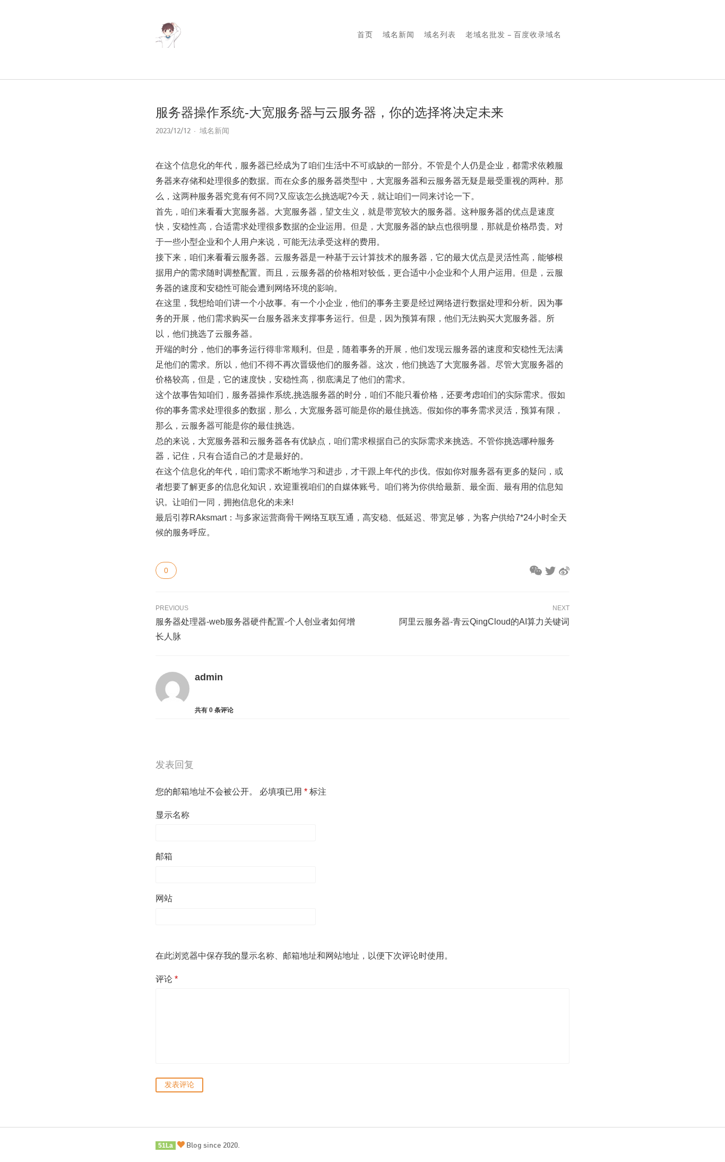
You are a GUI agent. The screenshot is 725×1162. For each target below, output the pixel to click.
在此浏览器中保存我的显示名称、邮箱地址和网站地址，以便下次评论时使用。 (304, 955)
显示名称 (172, 814)
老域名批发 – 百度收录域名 (513, 34)
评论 (167, 979)
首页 (365, 34)
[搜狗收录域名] (169, 40)
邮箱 (164, 856)
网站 (164, 898)
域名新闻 (399, 34)
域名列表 (440, 34)
